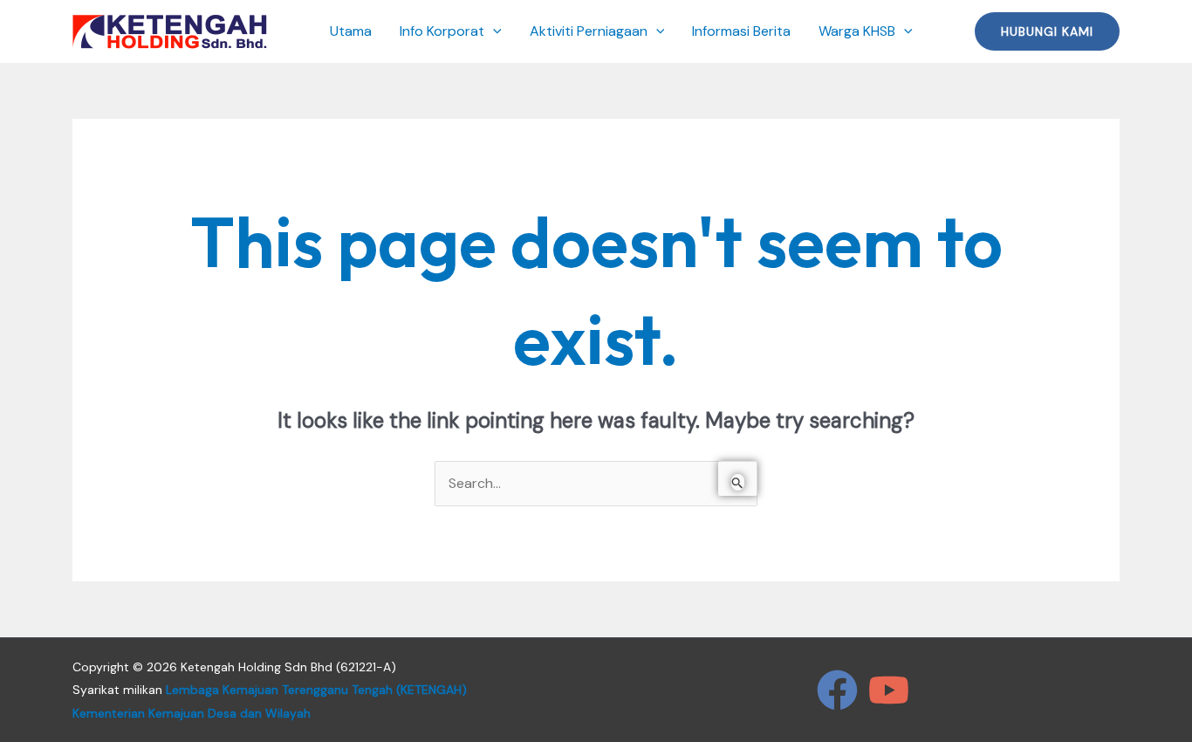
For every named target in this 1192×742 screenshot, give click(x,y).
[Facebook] (837, 690)
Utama (351, 31)
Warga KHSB (857, 31)
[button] (493, 31)
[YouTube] (888, 690)
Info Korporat (442, 31)
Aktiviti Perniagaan (588, 31)
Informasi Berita (741, 31)
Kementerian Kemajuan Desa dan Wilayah (191, 713)
